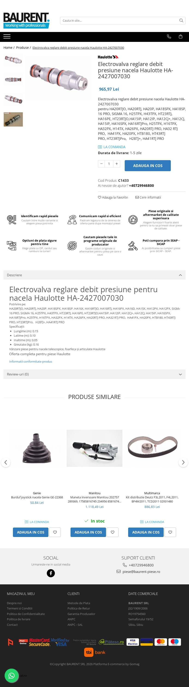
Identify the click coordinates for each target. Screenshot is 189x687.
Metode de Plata (79, 603)
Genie (37, 493)
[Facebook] (51, 573)
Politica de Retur (79, 608)
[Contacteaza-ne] (169, 36)
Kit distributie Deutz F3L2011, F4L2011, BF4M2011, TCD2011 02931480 (152, 499)
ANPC (71, 619)
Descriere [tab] (14, 275)
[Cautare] (181, 20)
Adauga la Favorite (114, 197)
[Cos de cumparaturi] (181, 36)
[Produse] (7, 37)
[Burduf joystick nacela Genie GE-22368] (37, 448)
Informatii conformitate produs (30, 361)
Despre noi (14, 603)
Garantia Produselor (81, 614)
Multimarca (152, 493)
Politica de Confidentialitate (26, 614)
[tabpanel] (58, 78)
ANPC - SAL (75, 625)
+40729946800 (141, 565)
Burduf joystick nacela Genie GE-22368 (37, 497)
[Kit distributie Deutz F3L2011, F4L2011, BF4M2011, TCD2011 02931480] (152, 448)
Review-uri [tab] (18, 374)
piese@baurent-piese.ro (141, 571)
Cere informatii (150, 197)
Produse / (24, 47)
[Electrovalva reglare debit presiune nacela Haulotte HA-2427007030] (58, 78)
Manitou (94, 493)
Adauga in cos (147, 165)
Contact (12, 625)
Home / (9, 47)
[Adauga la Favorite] (55, 532)
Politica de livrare (18, 619)
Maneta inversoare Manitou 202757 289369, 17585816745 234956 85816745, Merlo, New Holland (94, 499)
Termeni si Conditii (19, 608)
